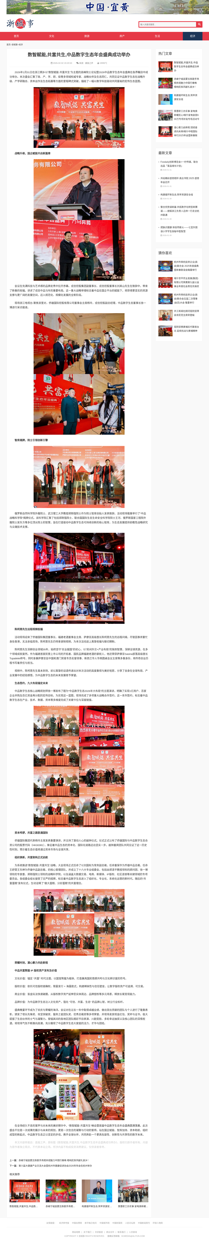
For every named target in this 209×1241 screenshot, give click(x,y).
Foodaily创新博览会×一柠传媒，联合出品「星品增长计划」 (179, 164)
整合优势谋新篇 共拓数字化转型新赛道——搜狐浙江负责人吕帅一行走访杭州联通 (180, 211)
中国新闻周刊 (144, 1223)
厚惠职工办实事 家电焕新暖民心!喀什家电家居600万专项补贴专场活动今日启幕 (186, 115)
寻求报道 (99, 1232)
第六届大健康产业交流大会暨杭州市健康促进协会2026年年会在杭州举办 (55, 1166)
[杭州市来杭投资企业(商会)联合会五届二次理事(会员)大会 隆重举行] (165, 298)
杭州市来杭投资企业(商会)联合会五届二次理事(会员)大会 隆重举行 (185, 298)
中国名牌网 (77, 1223)
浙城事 (29, 23)
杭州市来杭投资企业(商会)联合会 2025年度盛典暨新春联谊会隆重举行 (186, 266)
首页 (16, 36)
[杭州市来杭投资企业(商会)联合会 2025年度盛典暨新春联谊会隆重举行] (165, 266)
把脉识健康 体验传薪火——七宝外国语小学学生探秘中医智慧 (179, 229)
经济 (192, 36)
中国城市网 (104, 1223)
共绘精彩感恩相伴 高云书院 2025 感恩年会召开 (180, 180)
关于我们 (87, 1232)
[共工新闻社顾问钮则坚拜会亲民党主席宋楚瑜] (165, 315)
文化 (51, 36)
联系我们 (122, 1232)
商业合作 (110, 1232)
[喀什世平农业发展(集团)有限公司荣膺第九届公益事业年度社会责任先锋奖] (165, 282)
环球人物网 (158, 1223)
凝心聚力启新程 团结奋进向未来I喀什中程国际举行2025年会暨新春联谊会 (185, 131)
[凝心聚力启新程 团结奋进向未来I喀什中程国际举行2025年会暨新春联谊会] (165, 131)
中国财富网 (117, 1223)
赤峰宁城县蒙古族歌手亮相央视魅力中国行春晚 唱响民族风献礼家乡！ (54, 1160)
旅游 (86, 36)
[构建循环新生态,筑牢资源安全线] (97, 1191)
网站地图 (76, 1232)
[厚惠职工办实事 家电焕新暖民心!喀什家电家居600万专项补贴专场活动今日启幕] (133, 1191)
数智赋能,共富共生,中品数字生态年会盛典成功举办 (35, 1206)
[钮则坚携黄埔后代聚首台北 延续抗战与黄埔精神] (165, 331)
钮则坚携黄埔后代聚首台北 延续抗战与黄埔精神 (186, 329)
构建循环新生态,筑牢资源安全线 (98, 1206)
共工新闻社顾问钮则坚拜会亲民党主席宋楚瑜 (186, 313)
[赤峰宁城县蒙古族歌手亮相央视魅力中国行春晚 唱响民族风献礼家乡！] (61, 1191)
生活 (157, 36)
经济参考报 (64, 1223)
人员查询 (133, 1232)
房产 (122, 36)
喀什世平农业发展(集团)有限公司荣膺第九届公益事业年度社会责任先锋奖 (186, 282)
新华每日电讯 (91, 1223)
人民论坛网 (130, 1223)
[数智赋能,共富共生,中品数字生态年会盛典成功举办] (25, 1191)
